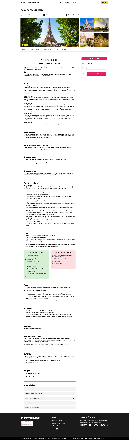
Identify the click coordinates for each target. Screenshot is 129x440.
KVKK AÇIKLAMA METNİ (42, 438)
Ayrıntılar (24, 49)
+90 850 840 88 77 (37, 373)
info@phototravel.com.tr (37, 376)
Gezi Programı (35, 49)
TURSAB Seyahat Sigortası (32, 407)
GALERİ (25, 44)
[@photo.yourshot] (54, 429)
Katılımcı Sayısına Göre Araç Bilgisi (34, 393)
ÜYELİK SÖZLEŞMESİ (25, 438)
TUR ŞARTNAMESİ (33, 438)
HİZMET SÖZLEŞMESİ (52, 438)
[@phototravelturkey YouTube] (57, 429)
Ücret (56, 49)
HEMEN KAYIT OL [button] (96, 73)
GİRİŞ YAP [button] (104, 2)
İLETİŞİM (75, 2)
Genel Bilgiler (28, 389)
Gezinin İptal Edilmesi (30, 403)
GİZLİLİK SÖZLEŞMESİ (62, 438)
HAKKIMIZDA (68, 2)
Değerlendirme (47, 49)
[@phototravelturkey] (52, 429)
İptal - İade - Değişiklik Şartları (33, 398)
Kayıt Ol (64, 49)
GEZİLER (61, 2)
